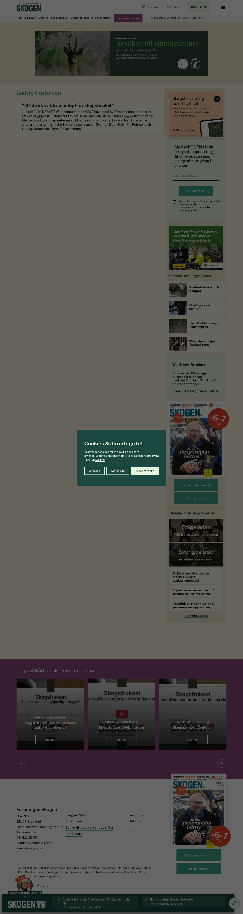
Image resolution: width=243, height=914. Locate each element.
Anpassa (94, 470)
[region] (121, 457)
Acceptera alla (145, 470)
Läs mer (100, 459)
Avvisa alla (118, 470)
